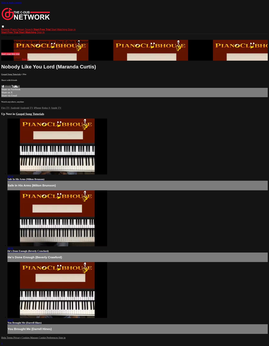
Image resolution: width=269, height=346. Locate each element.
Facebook (6, 86)
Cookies (25, 337)
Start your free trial (10, 54)
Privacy (17, 337)
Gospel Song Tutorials (11, 74)
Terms (10, 337)
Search (29, 29)
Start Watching (59, 29)
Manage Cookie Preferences (44, 337)
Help (4, 337)
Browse (5, 29)
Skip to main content (11, 2)
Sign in (72, 29)
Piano (13, 29)
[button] (3, 27)
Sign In (41, 32)
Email (17, 86)
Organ (21, 29)
